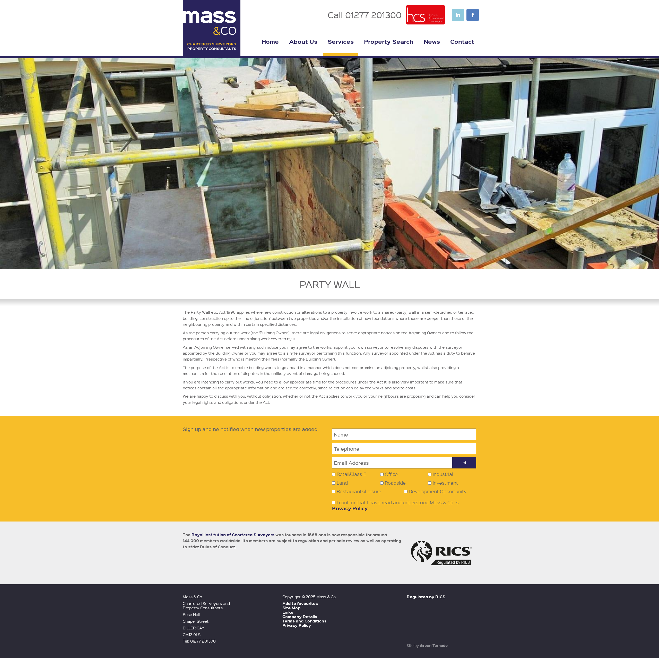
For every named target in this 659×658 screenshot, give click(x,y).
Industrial (443, 474)
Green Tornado (434, 645)
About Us (303, 41)
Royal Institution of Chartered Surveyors (233, 534)
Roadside (395, 483)
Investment (445, 483)
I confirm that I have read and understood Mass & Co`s (395, 505)
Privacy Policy (350, 508)
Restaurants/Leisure (359, 491)
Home (270, 41)
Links (287, 612)
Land (342, 483)
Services (341, 41)
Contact (462, 41)
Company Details (299, 616)
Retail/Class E (352, 474)
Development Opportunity (437, 491)
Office (391, 474)
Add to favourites (300, 603)
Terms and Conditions (304, 621)
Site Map (291, 608)
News (432, 41)
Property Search (388, 41)
